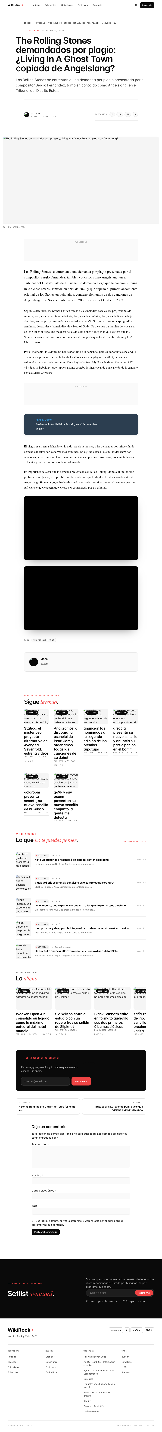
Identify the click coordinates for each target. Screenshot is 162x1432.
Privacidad (123, 1426)
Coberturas (66, 5)
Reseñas (12, 1362)
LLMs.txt (126, 1367)
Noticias (36, 5)
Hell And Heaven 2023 (95, 1356)
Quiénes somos (91, 1411)
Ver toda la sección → (134, 841)
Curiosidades (52, 1372)
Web (34, 1205)
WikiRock (14, 5)
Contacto (97, 5)
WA (128, 114)
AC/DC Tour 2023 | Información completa (99, 1363)
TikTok (149, 1330)
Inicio (28, 23)
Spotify (87, 1401)
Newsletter (127, 1362)
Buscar (125, 1356)
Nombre (37, 1175)
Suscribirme (81, 1081)
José (38, 113)
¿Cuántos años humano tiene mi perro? (100, 1386)
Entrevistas (50, 5)
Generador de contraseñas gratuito (97, 1394)
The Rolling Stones (43, 640)
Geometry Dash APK (94, 1406)
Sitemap (126, 1372)
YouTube (137, 1330)
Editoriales (13, 1372)
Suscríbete (147, 5)
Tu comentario (40, 1144)
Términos (137, 1426)
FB (119, 114)
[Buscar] (136, 5)
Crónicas (50, 1356)
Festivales (82, 5)
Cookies (150, 1426)
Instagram (116, 1330)
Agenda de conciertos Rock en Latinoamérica (99, 1372)
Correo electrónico (44, 1190)
